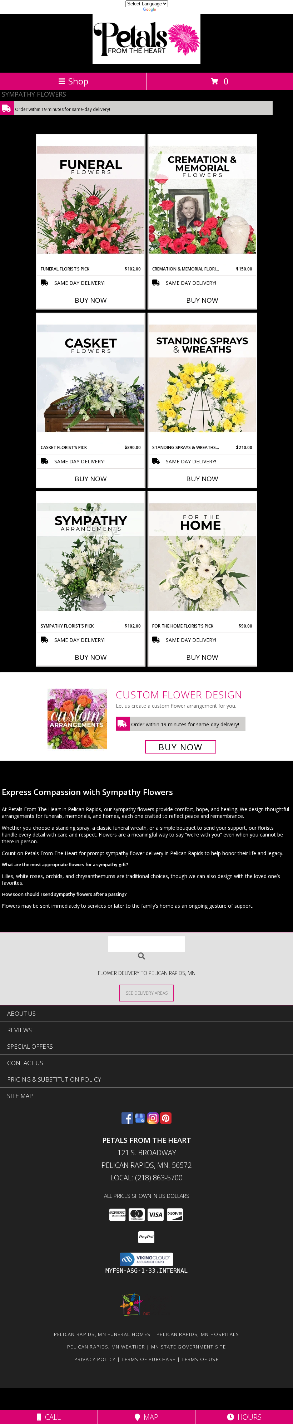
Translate (168, 10)
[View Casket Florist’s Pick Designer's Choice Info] (90, 379)
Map (149, 1417)
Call (51, 1417)
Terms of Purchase (148, 1359)
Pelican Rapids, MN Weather (106, 1346)
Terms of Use (200, 1359)
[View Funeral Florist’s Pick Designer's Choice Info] (90, 200)
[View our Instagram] (153, 1121)
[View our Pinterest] (166, 1121)
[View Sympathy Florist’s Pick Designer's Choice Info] (90, 557)
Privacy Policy (94, 1359)
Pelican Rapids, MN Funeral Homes (102, 1334)
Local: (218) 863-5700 (146, 1177)
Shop (78, 81)
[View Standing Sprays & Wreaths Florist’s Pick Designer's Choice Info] (202, 379)
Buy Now (91, 300)
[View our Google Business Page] (140, 1121)
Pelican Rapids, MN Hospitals (198, 1334)
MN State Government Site (188, 1346)
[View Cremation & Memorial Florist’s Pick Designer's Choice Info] (202, 200)
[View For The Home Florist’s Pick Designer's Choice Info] (202, 557)
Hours (248, 1417)
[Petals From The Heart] (146, 62)
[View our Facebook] (127, 1121)
